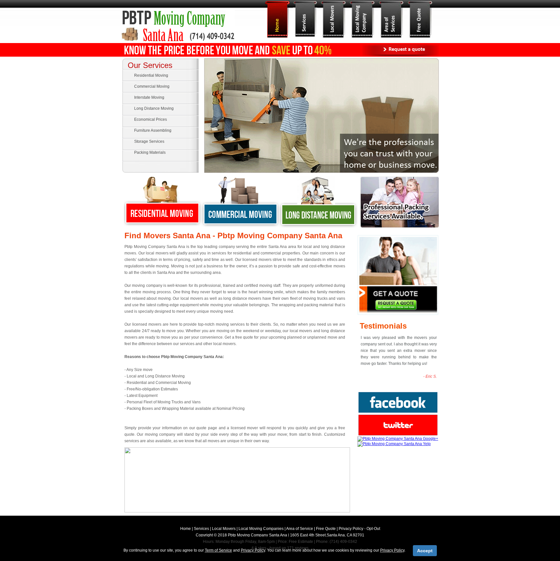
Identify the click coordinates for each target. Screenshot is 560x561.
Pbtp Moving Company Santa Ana (257, 535)
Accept (425, 550)
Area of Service (299, 528)
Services (201, 528)
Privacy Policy (351, 528)
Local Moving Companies (261, 528)
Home (185, 528)
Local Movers (224, 528)
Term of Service (218, 550)
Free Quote (326, 528)
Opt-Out (373, 528)
